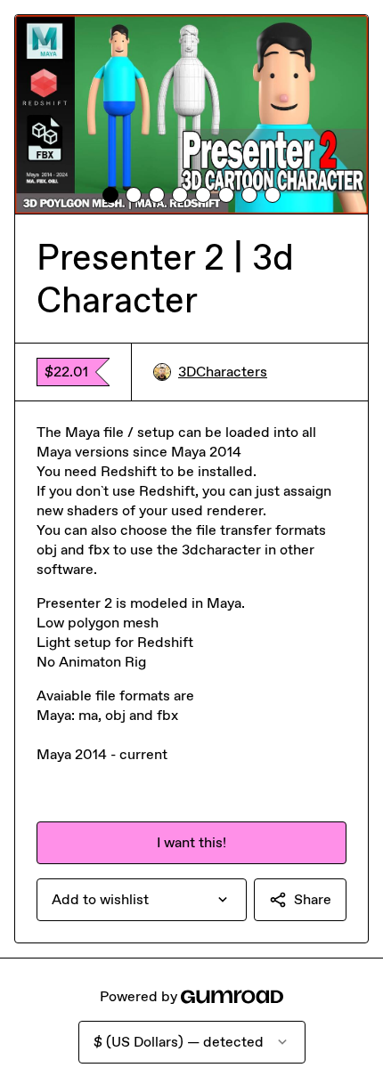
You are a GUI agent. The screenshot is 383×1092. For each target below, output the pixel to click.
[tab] (110, 195)
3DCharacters (222, 371)
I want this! (191, 842)
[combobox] (142, 899)
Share (312, 899)
